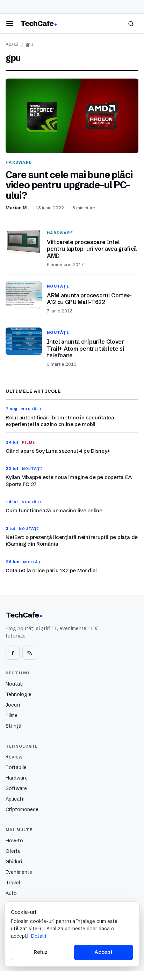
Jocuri (13, 705)
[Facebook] (13, 653)
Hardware (17, 778)
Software (16, 788)
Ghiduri (14, 861)
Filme (11, 715)
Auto (11, 893)
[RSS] (29, 653)
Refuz (41, 952)
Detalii (38, 936)
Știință (13, 726)
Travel (13, 882)
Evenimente (19, 872)
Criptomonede (22, 809)
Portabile (16, 767)
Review (14, 757)
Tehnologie (18, 694)
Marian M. (18, 207)
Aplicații (15, 799)
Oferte (13, 851)
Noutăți (14, 684)
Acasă (12, 44)
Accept (103, 952)
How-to (14, 840)
